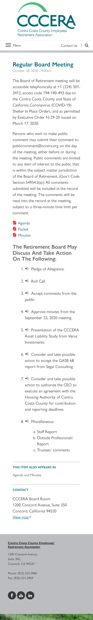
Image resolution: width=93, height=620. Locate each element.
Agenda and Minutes (27, 474)
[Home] (46, 20)
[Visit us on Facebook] (12, 594)
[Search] (84, 45)
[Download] (28, 268)
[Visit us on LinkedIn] (30, 594)
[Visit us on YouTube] (21, 594)
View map (21, 517)
